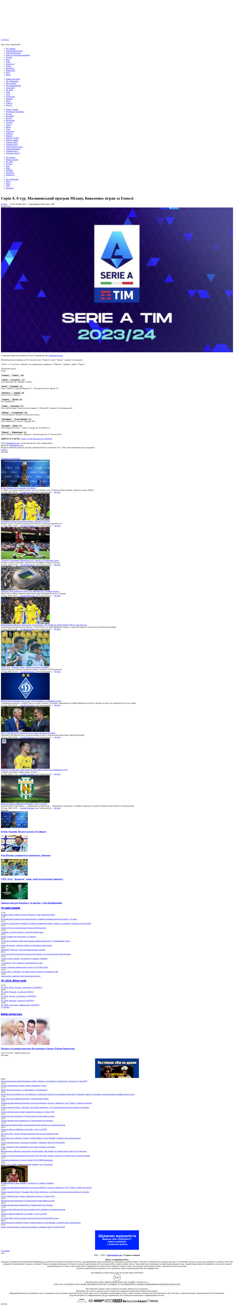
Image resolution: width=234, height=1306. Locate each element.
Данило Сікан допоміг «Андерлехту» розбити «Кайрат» (24, 958)
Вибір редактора (11, 1014)
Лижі (8, 129)
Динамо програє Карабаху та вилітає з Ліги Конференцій (31, 903)
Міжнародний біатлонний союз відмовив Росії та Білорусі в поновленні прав (33, 1125)
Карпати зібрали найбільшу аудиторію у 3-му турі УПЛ (24, 804)
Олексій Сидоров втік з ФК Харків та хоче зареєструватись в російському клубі (34, 770)
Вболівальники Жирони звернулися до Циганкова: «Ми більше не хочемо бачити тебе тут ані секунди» (44, 625)
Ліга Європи (11, 83)
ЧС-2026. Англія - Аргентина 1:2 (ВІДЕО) (18, 996)
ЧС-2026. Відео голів (13, 980)
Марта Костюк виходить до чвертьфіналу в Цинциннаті (24, 1090)
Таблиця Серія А (13, 153)
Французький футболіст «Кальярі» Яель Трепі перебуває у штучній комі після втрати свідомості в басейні (45, 1107)
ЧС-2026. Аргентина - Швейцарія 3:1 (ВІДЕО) (20, 1005)
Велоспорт (10, 120)
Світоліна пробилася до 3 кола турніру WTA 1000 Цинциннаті (27, 1160)
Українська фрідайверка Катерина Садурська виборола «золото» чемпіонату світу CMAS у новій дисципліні (46, 1103)
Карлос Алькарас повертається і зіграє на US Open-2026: (24, 967)
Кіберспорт (10, 70)
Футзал (9, 114)
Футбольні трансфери (15, 112)
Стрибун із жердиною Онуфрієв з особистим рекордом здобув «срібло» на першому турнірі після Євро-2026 (46, 923)
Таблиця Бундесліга (14, 147)
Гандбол (9, 123)
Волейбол (10, 116)
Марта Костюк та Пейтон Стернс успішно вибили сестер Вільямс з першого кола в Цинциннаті (41, 1138)
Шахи (8, 127)
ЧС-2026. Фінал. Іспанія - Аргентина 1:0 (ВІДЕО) (21, 987)
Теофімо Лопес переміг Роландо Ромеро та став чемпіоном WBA (28, 915)
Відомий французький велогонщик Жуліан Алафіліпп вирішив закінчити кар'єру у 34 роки (39, 919)
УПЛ (8, 92)
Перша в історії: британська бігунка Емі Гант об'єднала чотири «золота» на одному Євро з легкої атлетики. (45, 1156)
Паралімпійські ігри (14, 51)
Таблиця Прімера (13, 149)
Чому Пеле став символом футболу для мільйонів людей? (25, 1099)
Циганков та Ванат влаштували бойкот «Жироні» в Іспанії (25, 521)
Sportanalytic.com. (56, 355)
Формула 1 (10, 64)
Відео (8, 75)
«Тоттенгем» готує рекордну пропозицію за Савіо (21, 963)
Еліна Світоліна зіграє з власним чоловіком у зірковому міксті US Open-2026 (33, 1142)
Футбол (9, 57)
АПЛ (8, 94)
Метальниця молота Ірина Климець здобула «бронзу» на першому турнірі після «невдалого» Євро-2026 (44, 1081)
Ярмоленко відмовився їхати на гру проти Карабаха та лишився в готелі (31, 701)
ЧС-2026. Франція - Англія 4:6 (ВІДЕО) (17, 992)
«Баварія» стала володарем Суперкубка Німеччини (22, 932)
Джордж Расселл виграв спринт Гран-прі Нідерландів (23, 928)
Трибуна (9, 134)
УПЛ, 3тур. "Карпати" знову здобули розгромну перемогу (25, 667)
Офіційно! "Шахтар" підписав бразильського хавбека (23, 950)
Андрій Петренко (27, 492)
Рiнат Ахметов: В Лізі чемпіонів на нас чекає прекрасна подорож (28, 733)
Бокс (8, 60)
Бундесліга (10, 97)
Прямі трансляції (13, 79)
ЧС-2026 (9, 90)
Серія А (9, 103)
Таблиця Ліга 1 (12, 151)
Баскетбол (10, 68)
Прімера (9, 99)
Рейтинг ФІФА (12, 140)
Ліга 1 (8, 101)
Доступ (9, 105)
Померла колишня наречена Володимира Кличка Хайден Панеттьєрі (38, 1048)
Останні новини (10, 908)
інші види (10, 131)
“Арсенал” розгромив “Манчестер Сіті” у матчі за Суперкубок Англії (30, 560)
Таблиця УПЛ (12, 142)
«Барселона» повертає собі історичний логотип (20, 976)
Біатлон (9, 118)
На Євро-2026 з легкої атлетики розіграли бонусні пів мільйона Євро (29, 1134)
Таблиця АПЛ (12, 144)
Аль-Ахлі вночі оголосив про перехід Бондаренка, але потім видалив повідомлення (36, 954)
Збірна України (12, 109)
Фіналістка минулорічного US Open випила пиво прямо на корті (28, 1116)
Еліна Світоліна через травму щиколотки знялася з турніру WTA (28, 1112)
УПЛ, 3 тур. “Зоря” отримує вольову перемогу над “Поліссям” (27, 1164)
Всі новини (10, 49)
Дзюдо (8, 125)
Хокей (8, 66)
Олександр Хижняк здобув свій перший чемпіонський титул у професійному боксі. (35, 941)
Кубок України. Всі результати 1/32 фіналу (18, 488)
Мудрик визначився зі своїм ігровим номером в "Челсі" (24, 1086)
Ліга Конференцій (13, 86)
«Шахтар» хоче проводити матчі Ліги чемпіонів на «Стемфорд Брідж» (30, 591)
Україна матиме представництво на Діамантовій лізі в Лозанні (27, 1121)
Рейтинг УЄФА (12, 138)
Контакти (10, 188)
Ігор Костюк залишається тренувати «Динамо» (26, 855)
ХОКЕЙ (9, 171)
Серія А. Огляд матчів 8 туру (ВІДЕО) (36, 439)
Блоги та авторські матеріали (18, 55)
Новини (9, 136)
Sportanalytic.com (13, 443)
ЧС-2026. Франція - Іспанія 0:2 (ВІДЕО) (17, 1001)
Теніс (8, 62)
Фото (8, 73)
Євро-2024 (10, 88)
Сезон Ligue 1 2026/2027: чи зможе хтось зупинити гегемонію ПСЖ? (29, 972)
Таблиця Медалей (13, 53)
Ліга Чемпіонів (12, 81)
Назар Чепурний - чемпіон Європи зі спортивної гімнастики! (26, 945)
